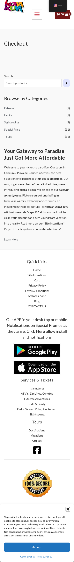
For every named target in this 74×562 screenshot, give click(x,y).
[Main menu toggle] (37, 14)
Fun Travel (13, 21)
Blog (37, 301)
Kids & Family (37, 404)
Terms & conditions (37, 290)
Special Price (12, 129)
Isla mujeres (37, 388)
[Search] (66, 83)
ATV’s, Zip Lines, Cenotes (37, 393)
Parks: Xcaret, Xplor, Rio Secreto (37, 409)
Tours (8, 136)
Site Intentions (37, 275)
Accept (37, 547)
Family (8, 115)
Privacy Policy (44, 556)
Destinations (37, 430)
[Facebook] (37, 450)
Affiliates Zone (37, 296)
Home (37, 270)
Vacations (37, 435)
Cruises (37, 440)
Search (8, 76)
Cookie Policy (27, 556)
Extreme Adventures (37, 399)
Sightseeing (11, 122)
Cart (37, 280)
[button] (68, 509)
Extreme (9, 108)
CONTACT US (37, 306)
